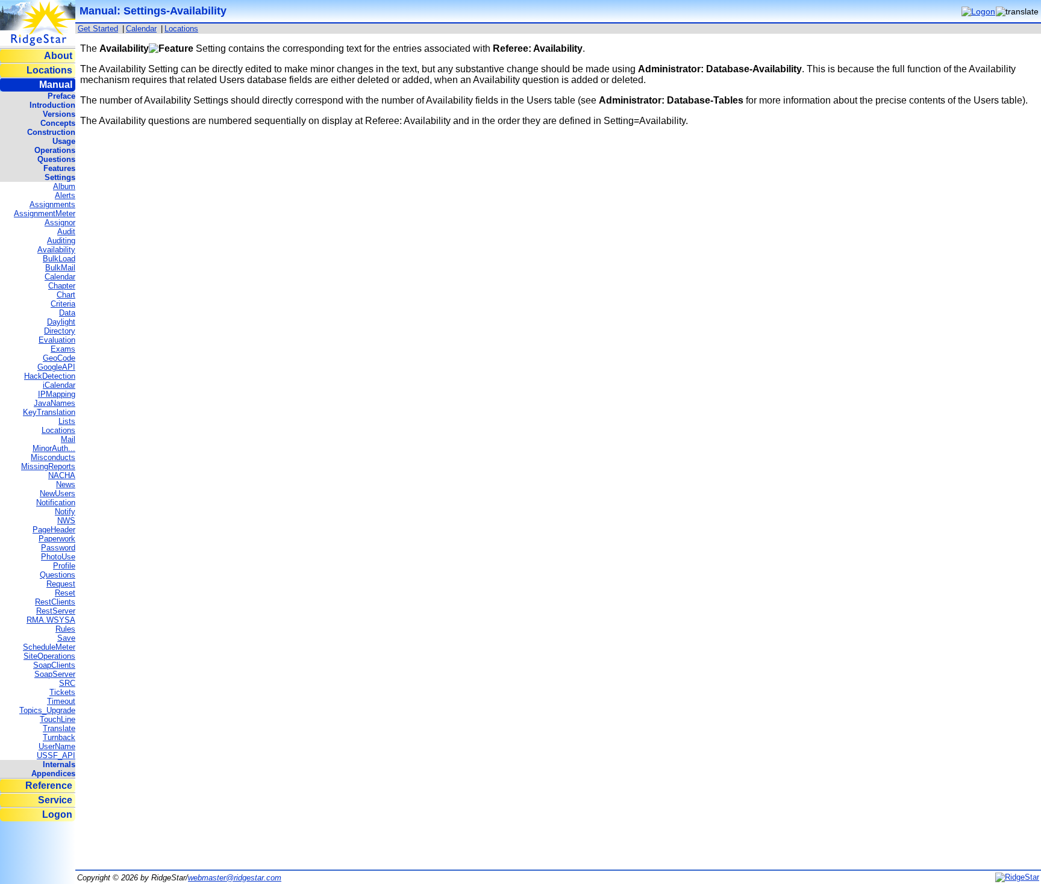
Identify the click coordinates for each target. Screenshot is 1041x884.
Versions (59, 114)
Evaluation (57, 339)
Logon (57, 814)
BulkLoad (59, 258)
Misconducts (53, 457)
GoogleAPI (56, 367)
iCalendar (59, 385)
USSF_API (56, 755)
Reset (65, 592)
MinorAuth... (54, 448)
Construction (51, 132)
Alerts (65, 195)
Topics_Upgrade (47, 710)
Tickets (62, 692)
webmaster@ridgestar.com (234, 877)
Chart (66, 294)
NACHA (61, 475)
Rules (65, 628)
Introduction (52, 105)
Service (55, 800)
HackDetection (49, 376)
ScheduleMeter (49, 647)
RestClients (55, 601)
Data (67, 312)
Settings (60, 177)
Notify (65, 511)
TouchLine (57, 719)
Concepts (57, 123)
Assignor (60, 222)
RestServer (55, 610)
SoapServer (54, 674)
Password (58, 547)
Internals (59, 764)
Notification (55, 502)
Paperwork (57, 538)
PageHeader (54, 529)
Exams (63, 348)
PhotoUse (58, 556)
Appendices (53, 773)
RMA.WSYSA (51, 619)
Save (66, 638)
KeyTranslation (49, 412)
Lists (66, 421)
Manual (55, 84)
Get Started (98, 28)
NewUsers (57, 493)
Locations (49, 70)
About (58, 56)
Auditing (61, 240)
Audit (66, 231)
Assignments (52, 204)
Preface (61, 96)
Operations (54, 150)
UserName (57, 746)
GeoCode (59, 358)
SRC (67, 683)
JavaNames (54, 403)
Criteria (63, 303)
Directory (59, 330)
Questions (56, 159)
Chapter (61, 285)
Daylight (61, 321)
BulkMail (60, 267)
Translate (59, 728)
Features (59, 168)
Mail (68, 439)
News (65, 484)
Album (64, 186)
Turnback (59, 737)
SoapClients (54, 665)
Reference (48, 785)
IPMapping (56, 394)
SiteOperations (49, 656)
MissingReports (48, 466)
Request (60, 583)
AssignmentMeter (44, 213)
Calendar (60, 276)
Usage (63, 141)
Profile (64, 565)
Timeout (61, 701)
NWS (66, 520)
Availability (56, 249)
